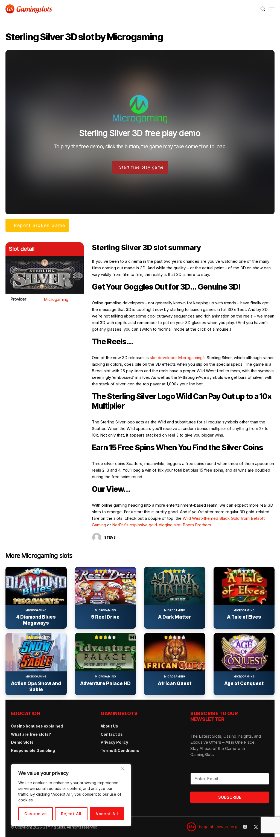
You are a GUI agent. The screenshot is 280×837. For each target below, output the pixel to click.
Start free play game (141, 167)
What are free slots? (31, 734)
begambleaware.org (218, 826)
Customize (35, 813)
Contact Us (112, 734)
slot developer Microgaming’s (178, 357)
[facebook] (245, 827)
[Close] (124, 770)
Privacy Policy (114, 742)
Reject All (71, 813)
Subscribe (229, 797)
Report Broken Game (39, 225)
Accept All (106, 813)
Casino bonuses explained (37, 726)
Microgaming (56, 299)
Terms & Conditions (120, 750)
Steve (110, 537)
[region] (71, 795)
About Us (109, 726)
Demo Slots (22, 742)
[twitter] (256, 827)
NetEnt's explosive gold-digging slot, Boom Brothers (161, 524)
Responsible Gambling (33, 750)
